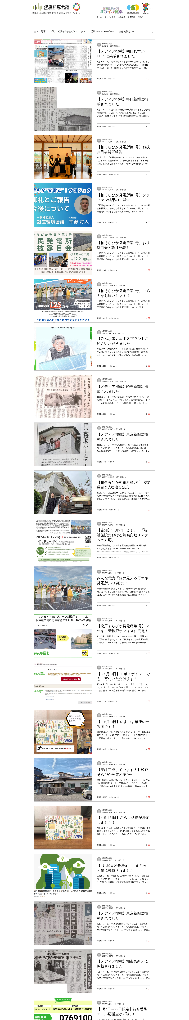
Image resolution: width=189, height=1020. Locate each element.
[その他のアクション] (149, 44)
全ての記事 (40, 31)
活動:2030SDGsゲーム (102, 31)
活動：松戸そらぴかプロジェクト (68, 31)
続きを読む (125, 31)
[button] (151, 32)
